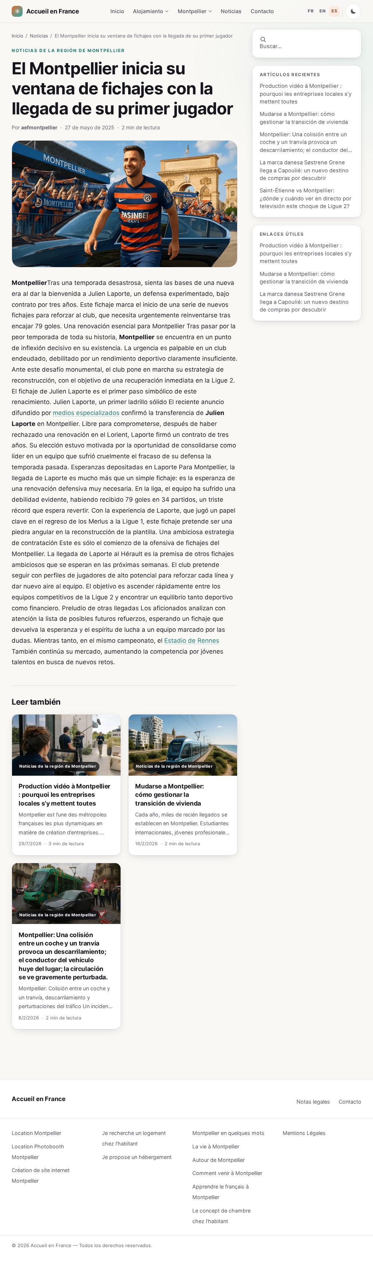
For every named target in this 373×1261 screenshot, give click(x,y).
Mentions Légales (304, 1133)
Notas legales (313, 1102)
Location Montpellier (36, 1133)
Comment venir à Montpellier (227, 1173)
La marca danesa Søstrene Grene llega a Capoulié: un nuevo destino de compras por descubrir (304, 170)
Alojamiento (148, 11)
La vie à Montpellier (215, 1146)
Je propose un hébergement (137, 1157)
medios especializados (86, 412)
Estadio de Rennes (191, 640)
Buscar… (271, 46)
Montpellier (192, 11)
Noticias (231, 11)
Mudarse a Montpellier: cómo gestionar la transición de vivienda (304, 118)
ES (334, 10)
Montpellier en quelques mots (228, 1133)
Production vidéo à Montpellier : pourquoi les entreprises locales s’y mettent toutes (306, 94)
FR (311, 10)
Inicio (117, 11)
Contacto (262, 11)
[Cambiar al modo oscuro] (353, 11)
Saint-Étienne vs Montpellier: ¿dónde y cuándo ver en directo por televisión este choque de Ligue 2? (306, 198)
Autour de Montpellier (218, 1160)
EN (322, 10)
